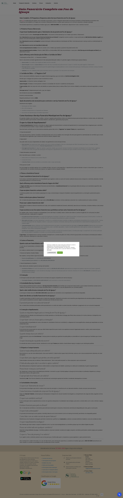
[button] (119, 494)
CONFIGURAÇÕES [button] (52, 252)
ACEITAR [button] (60, 252)
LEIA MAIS (49, 250)
